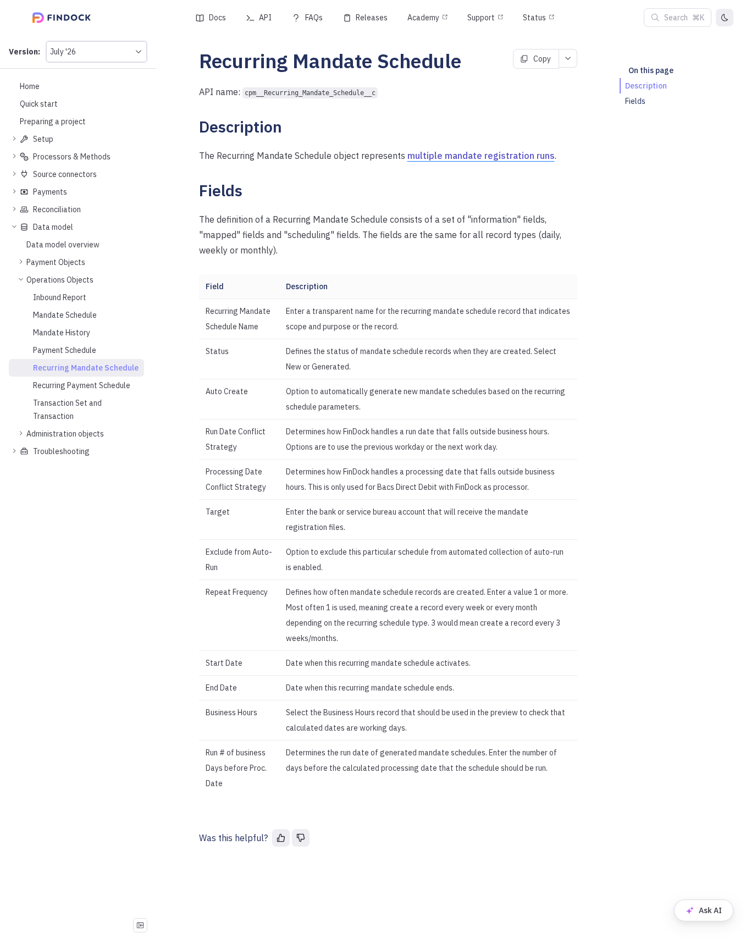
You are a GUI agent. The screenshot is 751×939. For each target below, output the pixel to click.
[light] (724, 17)
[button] (96, 51)
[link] (76, 262)
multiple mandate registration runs (481, 155)
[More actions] (568, 58)
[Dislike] (301, 838)
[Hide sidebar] (140, 925)
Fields (635, 101)
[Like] (281, 838)
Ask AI (710, 910)
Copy (542, 59)
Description (646, 86)
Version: (24, 52)
